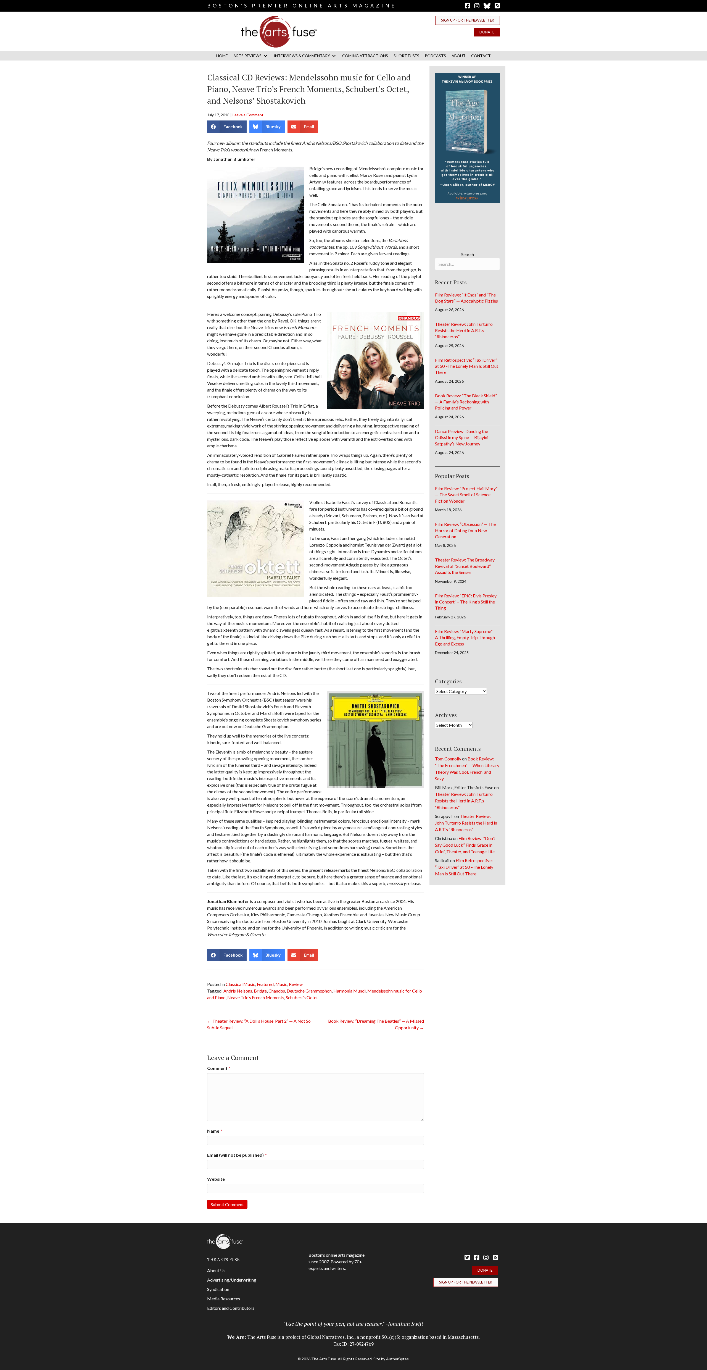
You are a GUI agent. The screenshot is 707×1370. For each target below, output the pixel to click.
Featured (265, 984)
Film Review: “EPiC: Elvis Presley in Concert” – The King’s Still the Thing (466, 602)
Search (467, 254)
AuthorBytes (397, 1358)
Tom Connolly (448, 758)
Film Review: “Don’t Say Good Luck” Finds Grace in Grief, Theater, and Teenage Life (465, 845)
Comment (219, 1068)
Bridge (260, 990)
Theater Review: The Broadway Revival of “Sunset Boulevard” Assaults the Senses (465, 566)
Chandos (276, 990)
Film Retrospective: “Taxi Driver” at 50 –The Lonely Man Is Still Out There (466, 366)
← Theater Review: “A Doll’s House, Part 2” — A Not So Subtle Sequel (259, 1024)
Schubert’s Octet (302, 997)
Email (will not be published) (237, 1155)
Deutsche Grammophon (309, 990)
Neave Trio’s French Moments (255, 997)
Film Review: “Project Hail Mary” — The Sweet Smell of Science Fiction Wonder (466, 494)
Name (214, 1130)
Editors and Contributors (230, 1308)
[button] (467, 20)
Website (216, 1179)
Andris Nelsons (237, 990)
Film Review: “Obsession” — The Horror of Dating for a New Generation (465, 530)
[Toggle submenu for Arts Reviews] (265, 56)
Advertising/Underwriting (231, 1279)
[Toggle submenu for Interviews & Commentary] (334, 56)
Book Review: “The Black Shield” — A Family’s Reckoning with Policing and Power (466, 402)
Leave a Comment (248, 114)
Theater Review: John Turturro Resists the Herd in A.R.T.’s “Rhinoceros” (464, 330)
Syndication (218, 1289)
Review (296, 984)
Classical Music (240, 984)
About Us (216, 1270)
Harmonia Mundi (349, 990)
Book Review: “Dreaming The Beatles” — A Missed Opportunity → (376, 1024)
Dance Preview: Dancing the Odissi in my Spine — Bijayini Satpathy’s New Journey (461, 437)
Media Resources (223, 1298)
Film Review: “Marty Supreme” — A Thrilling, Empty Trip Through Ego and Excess (466, 637)
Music (281, 984)
